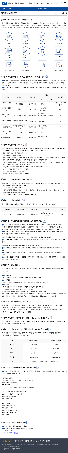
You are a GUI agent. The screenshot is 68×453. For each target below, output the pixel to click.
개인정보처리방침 (7, 441)
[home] (4, 9)
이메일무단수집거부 (18, 441)
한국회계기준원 (46, 441)
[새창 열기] (55, 13)
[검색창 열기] (62, 3)
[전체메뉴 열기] (65, 3)
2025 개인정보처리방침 (9, 430)
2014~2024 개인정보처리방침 (10, 433)
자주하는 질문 (28, 441)
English (56, 3)
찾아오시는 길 (37, 441)
